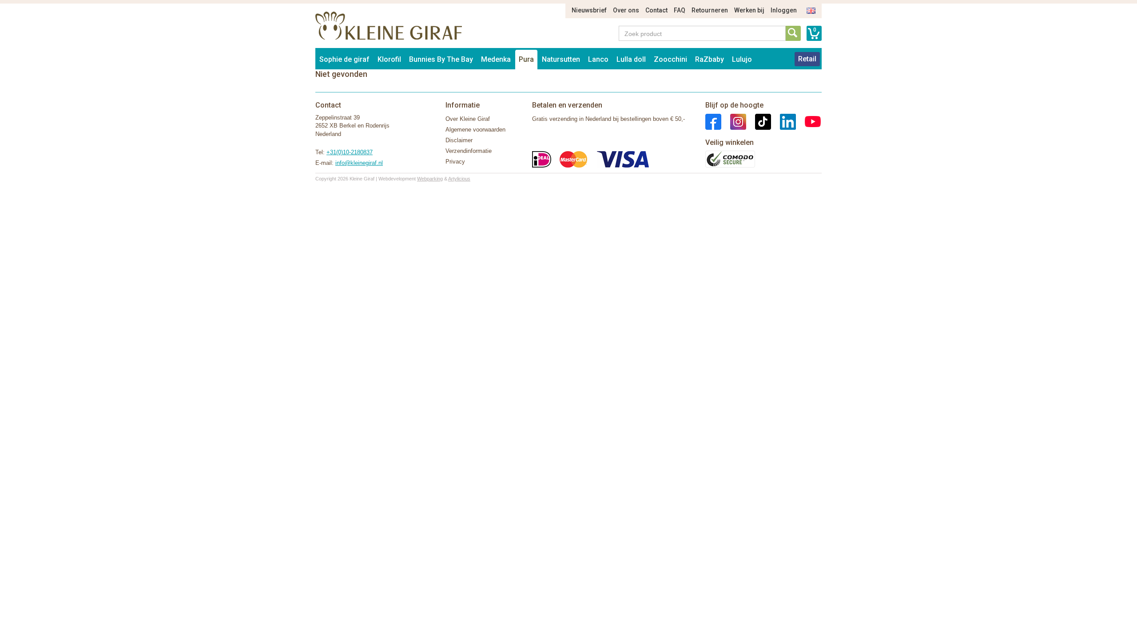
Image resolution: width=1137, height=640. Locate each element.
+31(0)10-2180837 (349, 152)
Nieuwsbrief (589, 10)
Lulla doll (631, 59)
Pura (526, 59)
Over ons (626, 10)
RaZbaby (709, 59)
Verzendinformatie (468, 151)
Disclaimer (459, 140)
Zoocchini (670, 59)
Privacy (455, 161)
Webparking (430, 178)
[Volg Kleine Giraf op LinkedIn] (783, 121)
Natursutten (561, 59)
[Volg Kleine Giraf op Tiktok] (758, 121)
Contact (656, 10)
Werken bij (749, 10)
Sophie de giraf (344, 59)
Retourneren (710, 10)
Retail (807, 59)
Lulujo (742, 59)
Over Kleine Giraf (467, 119)
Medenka (496, 59)
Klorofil (389, 59)
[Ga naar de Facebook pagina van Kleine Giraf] (713, 121)
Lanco (598, 59)
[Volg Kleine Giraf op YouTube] (808, 121)
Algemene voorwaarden (475, 129)
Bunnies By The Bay (441, 59)
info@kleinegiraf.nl (359, 163)
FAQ (679, 10)
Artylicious (459, 178)
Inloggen (784, 10)
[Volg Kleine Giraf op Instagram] (733, 121)
